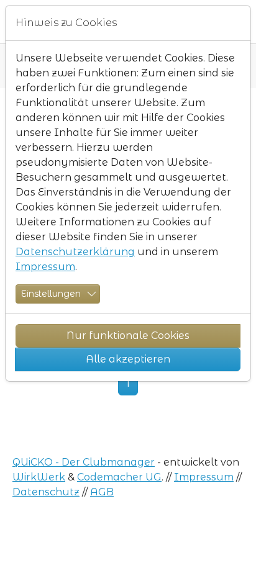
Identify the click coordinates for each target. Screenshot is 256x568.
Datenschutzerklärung (75, 252)
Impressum (45, 267)
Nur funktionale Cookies (128, 335)
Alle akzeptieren (128, 359)
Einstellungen (51, 293)
